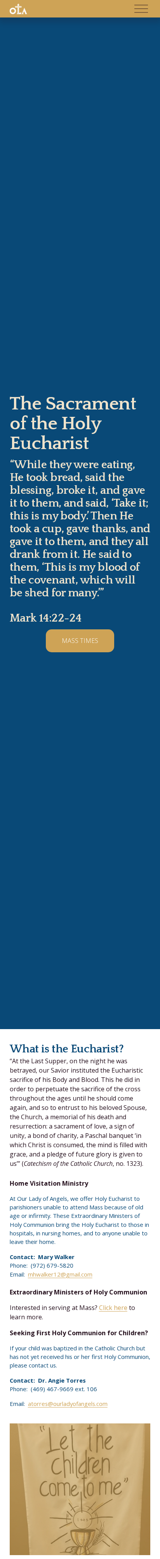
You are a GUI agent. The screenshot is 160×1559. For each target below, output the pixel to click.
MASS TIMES (80, 640)
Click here (113, 1307)
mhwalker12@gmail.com (60, 1274)
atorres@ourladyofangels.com (68, 1403)
